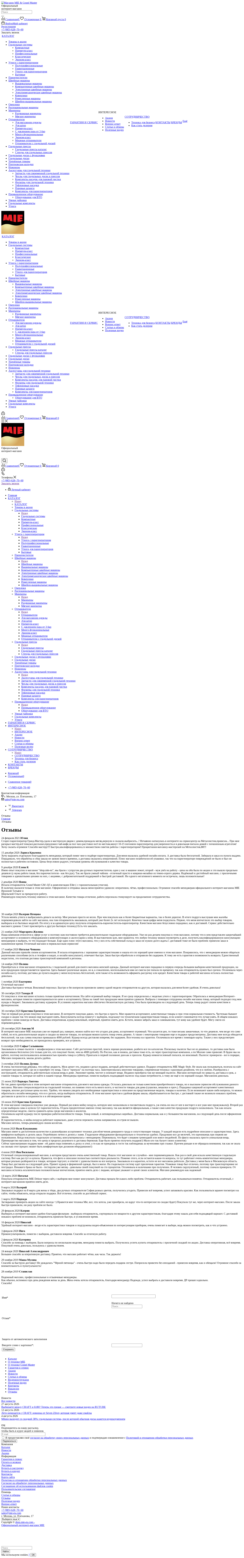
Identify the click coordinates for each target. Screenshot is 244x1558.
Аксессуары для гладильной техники (42, 677)
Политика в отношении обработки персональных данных (34, 1480)
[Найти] (2, 16)
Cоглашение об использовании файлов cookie (27, 1486)
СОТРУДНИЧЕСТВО (27, 755)
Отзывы (5, 1498)
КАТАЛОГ (21, 504)
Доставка (6, 1465)
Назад (18, 501)
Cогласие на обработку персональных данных (27, 1483)
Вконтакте (18, 806)
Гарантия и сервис (11, 1459)
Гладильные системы (33, 516)
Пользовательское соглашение (18, 1489)
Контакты (6, 1474)
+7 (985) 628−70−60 (12, 29)
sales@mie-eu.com (14, 799)
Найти (6, 1551)
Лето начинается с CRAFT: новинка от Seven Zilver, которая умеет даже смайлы (46, 1413)
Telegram (17, 810)
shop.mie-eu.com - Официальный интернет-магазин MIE (22, 1524)
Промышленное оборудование (38, 707)
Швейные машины (32, 564)
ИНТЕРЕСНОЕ (24, 731)
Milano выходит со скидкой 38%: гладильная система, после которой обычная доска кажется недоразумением (63, 1419)
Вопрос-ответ (9, 1504)
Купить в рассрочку (12, 1468)
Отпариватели (29, 615)
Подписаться (9, 1441)
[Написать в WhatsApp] (3, 456)
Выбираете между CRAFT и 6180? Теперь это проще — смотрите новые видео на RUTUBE (53, 1407)
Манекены (27, 600)
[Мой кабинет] (3, 414)
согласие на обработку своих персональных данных (59, 1437)
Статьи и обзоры (10, 1495)
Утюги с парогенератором (36, 540)
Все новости (8, 1401)
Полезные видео (10, 1501)
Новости (6, 1450)
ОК (33, 1555)
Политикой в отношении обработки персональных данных (159, 1437)
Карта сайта (8, 1477)
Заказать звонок (10, 483)
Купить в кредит (10, 1471)
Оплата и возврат (11, 1462)
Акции (5, 1453)
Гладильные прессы (32, 647)
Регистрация (8, 26)
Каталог (5, 1447)
